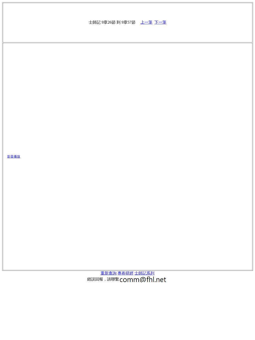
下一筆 (160, 22)
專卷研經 (125, 273)
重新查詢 (109, 273)
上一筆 (146, 22)
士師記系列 (144, 273)
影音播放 (13, 156)
